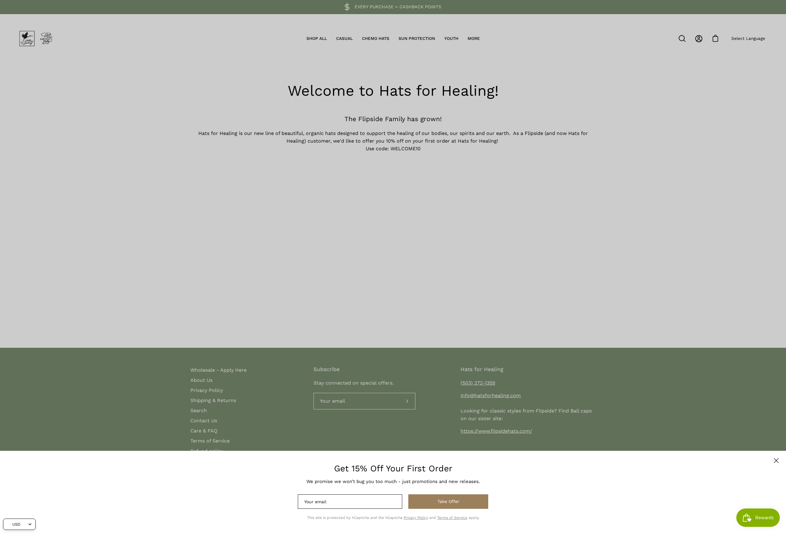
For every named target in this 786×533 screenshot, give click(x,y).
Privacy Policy (416, 518)
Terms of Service (452, 518)
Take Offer (448, 501)
